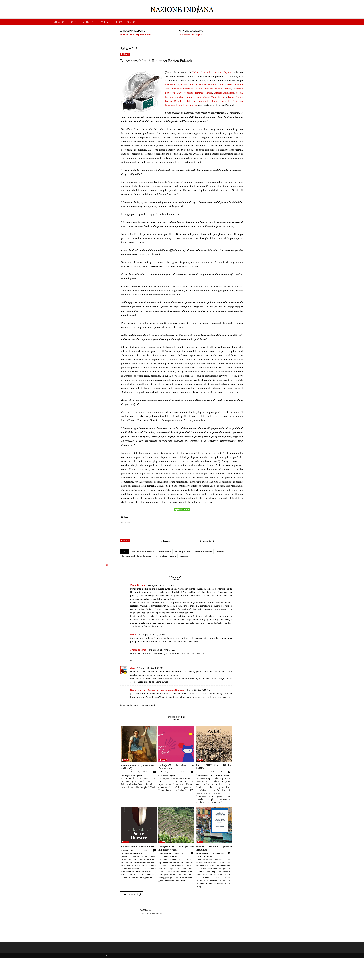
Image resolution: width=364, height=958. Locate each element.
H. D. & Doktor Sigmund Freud (135, 34)
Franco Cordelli (223, 88)
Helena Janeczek (201, 72)
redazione (165, 541)
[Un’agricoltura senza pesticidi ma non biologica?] (176, 825)
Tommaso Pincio (203, 92)
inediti (125, 760)
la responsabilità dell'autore (136, 555)
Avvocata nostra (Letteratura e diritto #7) (139, 766)
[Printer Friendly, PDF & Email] (182, 511)
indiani (125, 54)
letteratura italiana (166, 555)
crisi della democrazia (143, 551)
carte (200, 760)
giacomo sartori (203, 551)
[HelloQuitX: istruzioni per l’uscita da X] (176, 744)
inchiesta (221, 551)
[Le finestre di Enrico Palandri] (139, 825)
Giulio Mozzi (225, 84)
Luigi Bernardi (189, 84)
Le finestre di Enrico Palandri (137, 846)
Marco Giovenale (220, 101)
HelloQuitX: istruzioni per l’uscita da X (176, 766)
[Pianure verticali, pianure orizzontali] (214, 825)
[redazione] (130, 914)
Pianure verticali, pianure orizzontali (214, 848)
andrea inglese (164, 772)
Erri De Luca (172, 84)
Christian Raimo (183, 96)
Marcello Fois (218, 96)
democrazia (165, 551)
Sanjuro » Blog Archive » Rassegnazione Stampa (157, 690)
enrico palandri (183, 551)
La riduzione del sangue (190, 34)
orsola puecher (138, 650)
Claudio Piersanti (204, 88)
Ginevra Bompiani (197, 101)
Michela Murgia (207, 84)
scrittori (184, 555)
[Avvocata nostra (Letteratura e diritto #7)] (139, 744)
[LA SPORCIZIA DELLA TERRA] (214, 744)
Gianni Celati (202, 96)
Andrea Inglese (223, 72)
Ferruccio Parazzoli (182, 88)
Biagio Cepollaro (174, 101)
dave (132, 668)
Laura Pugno (235, 96)
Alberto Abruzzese (224, 92)
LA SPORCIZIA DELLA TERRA (214, 766)
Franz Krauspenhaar (186, 105)
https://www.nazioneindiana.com (152, 914)
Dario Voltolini (185, 92)
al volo (163, 760)
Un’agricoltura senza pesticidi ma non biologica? (176, 848)
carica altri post (130, 894)
